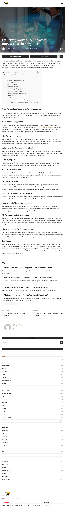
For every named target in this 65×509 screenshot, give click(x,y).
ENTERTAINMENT (6, 393)
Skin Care (5, 461)
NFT (3, 448)
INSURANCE (5, 430)
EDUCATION (5, 390)
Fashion (4, 399)
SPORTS (4, 467)
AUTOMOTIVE (6, 365)
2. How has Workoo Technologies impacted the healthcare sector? (24, 100)
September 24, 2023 (23, 48)
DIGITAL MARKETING (7, 387)
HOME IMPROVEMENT (8, 424)
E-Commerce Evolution (12, 86)
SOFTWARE (5, 464)
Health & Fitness (7, 418)
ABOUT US (10, 505)
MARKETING (5, 442)
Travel (4, 473)
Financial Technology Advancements (16, 88)
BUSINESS (4, 374)
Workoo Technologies (11, 304)
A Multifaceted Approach (13, 77)
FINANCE (4, 402)
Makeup (4, 439)
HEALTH (4, 414)
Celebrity (5, 377)
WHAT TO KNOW (6, 479)
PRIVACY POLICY (19, 505)
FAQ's (3, 396)
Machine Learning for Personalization (17, 93)
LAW (3, 433)
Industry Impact (11, 82)
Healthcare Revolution (12, 84)
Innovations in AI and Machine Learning (16, 90)
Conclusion (10, 95)
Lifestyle (4, 436)
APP (3, 359)
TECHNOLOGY (34, 48)
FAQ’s (9, 97)
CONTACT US (36, 505)
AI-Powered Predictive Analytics (15, 91)
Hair (3, 411)
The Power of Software (12, 78)
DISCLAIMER (28, 505)
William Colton (11, 48)
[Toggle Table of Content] (38, 72)
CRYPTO (4, 384)
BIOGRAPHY (5, 371)
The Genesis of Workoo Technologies (14, 75)
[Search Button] (61, 342)
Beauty (4, 368)
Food (3, 405)
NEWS (3, 445)
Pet (3, 452)
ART (3, 362)
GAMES (4, 408)
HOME (3, 421)
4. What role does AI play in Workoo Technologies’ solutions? (23, 104)
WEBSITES (5, 476)
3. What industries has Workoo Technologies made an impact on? (24, 102)
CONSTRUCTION (6, 381)
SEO (3, 458)
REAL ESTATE (5, 455)
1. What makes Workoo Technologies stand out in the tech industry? (25, 99)
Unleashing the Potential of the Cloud (16, 80)
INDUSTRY (5, 427)
